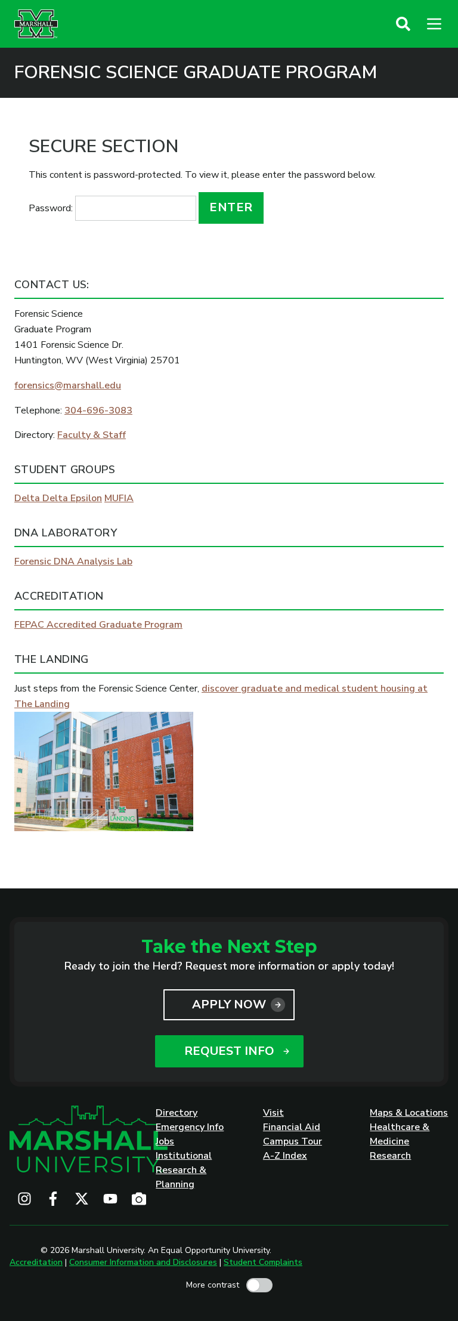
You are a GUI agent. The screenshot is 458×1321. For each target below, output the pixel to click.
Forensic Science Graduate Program (195, 73)
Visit (273, 1112)
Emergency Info (190, 1127)
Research (390, 1155)
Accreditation (36, 1262)
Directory (176, 1112)
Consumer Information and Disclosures (143, 1262)
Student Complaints (263, 1262)
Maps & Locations (409, 1112)
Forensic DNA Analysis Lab (73, 561)
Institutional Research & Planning (184, 1170)
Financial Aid (291, 1127)
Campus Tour (292, 1141)
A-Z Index (285, 1155)
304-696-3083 (98, 410)
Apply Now (229, 1004)
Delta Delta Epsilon (58, 498)
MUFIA (119, 498)
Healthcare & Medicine (399, 1134)
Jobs (165, 1141)
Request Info (229, 1051)
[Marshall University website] (36, 24)
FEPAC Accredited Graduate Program (98, 624)
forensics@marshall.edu (67, 385)
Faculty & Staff (91, 435)
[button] (403, 24)
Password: (52, 208)
